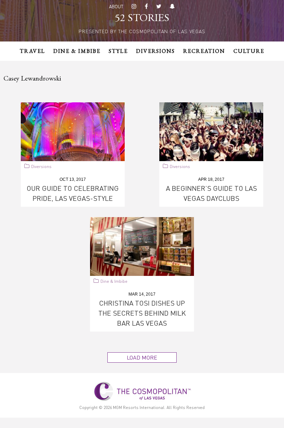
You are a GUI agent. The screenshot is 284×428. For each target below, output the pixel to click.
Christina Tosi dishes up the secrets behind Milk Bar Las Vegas (142, 312)
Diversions (41, 166)
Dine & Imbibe (113, 281)
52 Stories (142, 18)
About (116, 6)
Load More (142, 357)
